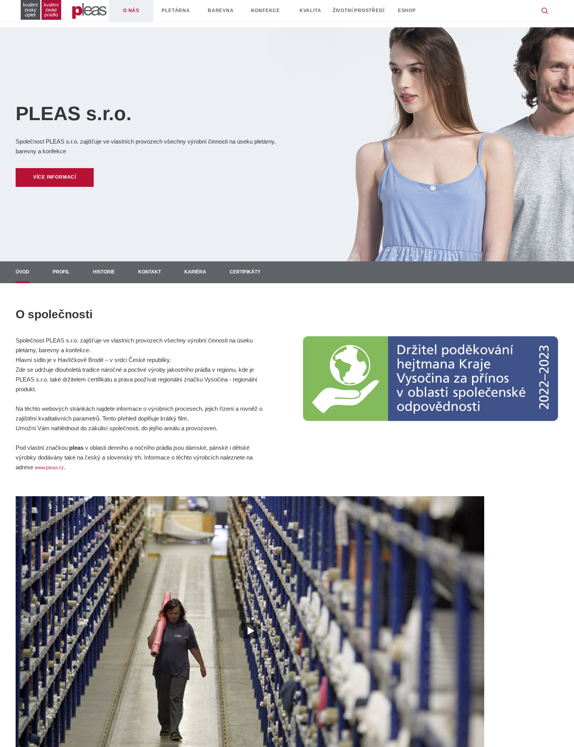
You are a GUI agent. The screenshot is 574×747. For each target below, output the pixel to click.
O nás (140, 13)
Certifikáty (274, 274)
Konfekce (278, 13)
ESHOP (435, 13)
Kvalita (323, 13)
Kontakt (166, 274)
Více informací (64, 177)
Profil (67, 274)
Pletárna (186, 13)
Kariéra (217, 274)
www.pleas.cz (52, 472)
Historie (115, 274)
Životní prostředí (379, 13)
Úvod (24, 274)
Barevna (232, 13)
